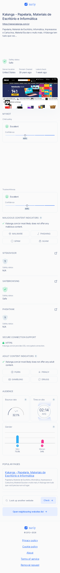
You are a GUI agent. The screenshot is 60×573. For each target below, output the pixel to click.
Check (47, 500)
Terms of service (30, 558)
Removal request (30, 565)
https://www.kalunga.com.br (15, 24)
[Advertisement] (30, 47)
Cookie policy (30, 546)
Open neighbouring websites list (28, 511)
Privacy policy (30, 540)
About (30, 552)
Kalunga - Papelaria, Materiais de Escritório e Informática (25, 474)
